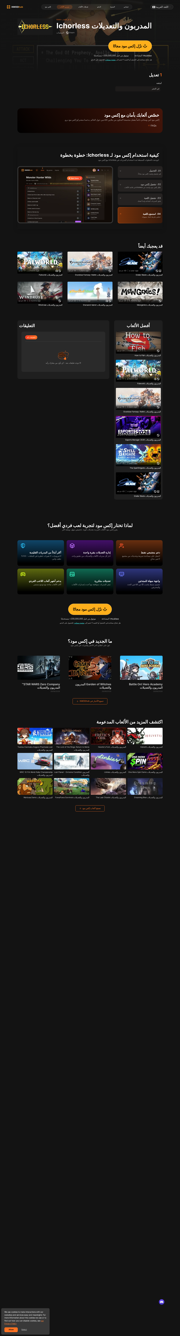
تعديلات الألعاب (83, 7)
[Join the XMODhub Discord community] (162, 1302)
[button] (90, 126)
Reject (24, 1329)
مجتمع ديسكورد (110, 60)
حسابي (126, 7)
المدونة (112, 7)
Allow (11, 1329)
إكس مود (48, 7)
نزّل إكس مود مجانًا (127, 46)
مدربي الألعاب (64, 7)
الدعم (99, 7)
